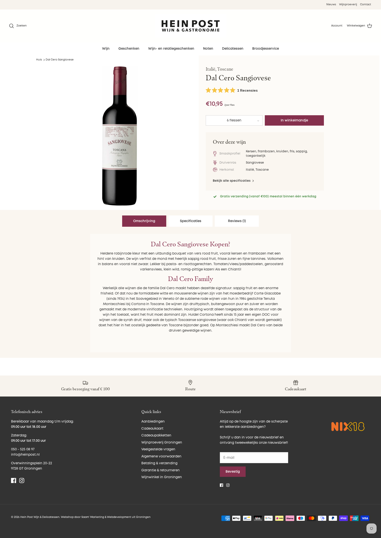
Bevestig (233, 471)
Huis (39, 60)
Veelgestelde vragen (158, 449)
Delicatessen (232, 48)
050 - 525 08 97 (22, 449)
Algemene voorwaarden (161, 456)
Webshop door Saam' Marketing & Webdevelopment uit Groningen (106, 517)
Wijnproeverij (348, 4)
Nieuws (331, 4)
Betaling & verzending (159, 463)
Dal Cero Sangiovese (60, 60)
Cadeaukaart (152, 428)
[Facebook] (13, 480)
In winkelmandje (294, 120)
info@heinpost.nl (25, 454)
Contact (365, 4)
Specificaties (190, 221)
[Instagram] (21, 480)
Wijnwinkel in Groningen (161, 477)
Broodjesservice (265, 48)
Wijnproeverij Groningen (161, 442)
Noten (208, 48)
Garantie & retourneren (160, 470)
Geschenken (128, 48)
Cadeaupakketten (156, 435)
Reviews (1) (237, 221)
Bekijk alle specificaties (232, 181)
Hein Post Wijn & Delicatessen (40, 517)
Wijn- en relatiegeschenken (171, 48)
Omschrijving (144, 221)
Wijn (106, 48)
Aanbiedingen (153, 421)
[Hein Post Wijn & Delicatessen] (190, 26)
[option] (119, 136)
